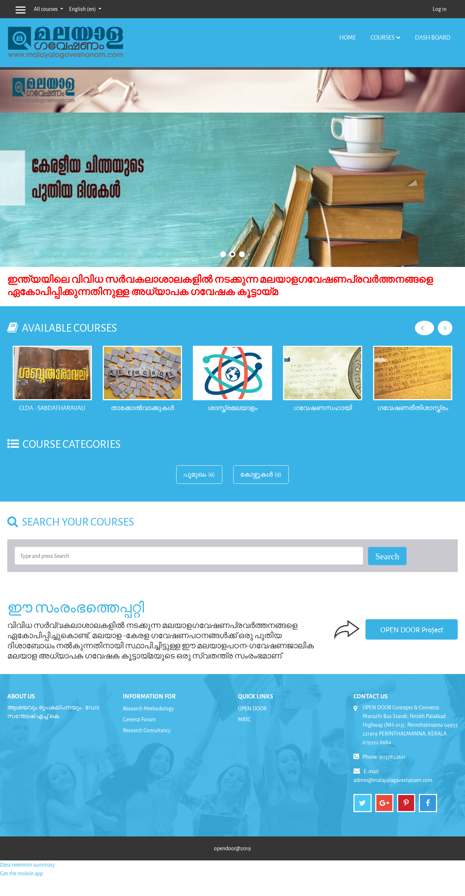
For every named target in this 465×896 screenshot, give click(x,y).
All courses (46, 9)
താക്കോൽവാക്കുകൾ (142, 408)
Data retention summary (27, 864)
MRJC (244, 719)
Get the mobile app (21, 873)
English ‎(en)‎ (83, 9)
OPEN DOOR (252, 708)
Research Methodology (148, 708)
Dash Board (432, 37)
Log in (439, 9)
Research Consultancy (147, 730)
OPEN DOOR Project (411, 629)
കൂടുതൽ (236, 190)
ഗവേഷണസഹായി (323, 408)
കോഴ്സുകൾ (256, 474)
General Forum (139, 719)
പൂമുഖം (194, 474)
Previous (424, 328)
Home (347, 37)
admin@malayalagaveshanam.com (392, 780)
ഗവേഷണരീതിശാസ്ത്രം (412, 408)
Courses (383, 37)
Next (445, 328)
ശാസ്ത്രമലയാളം (233, 408)
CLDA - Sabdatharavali (52, 408)
